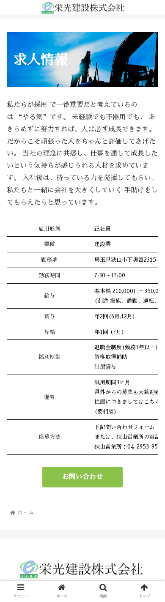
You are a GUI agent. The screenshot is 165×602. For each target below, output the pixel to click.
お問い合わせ (82, 476)
